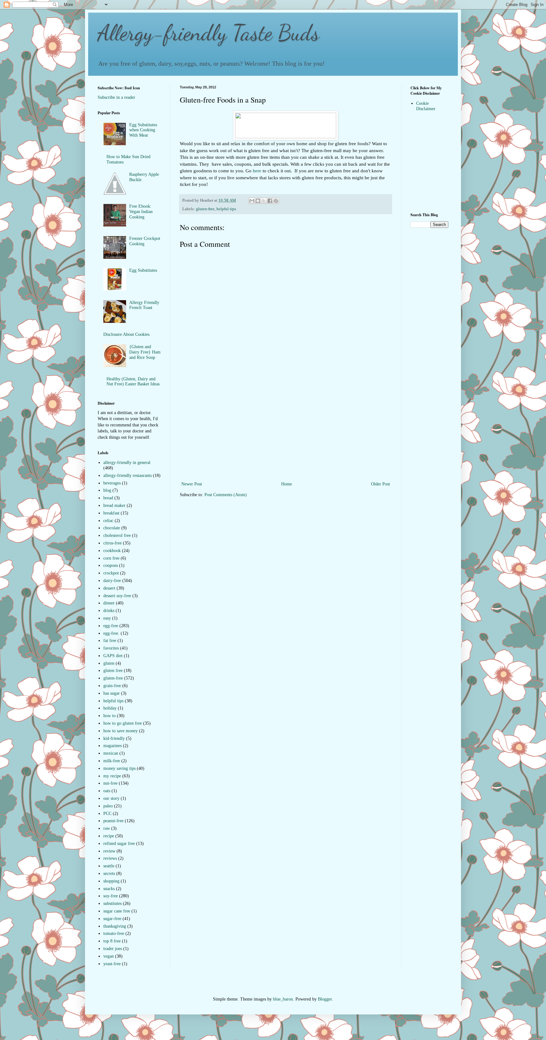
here (257, 170)
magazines (112, 745)
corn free (111, 558)
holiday (110, 708)
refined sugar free (119, 843)
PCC (107, 813)
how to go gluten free (122, 723)
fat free (109, 640)
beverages (112, 483)
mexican (110, 753)
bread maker (114, 505)
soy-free (110, 896)
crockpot (111, 573)
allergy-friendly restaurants (127, 475)
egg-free (110, 625)
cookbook (112, 550)
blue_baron (283, 999)
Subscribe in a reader (116, 97)
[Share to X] (264, 201)
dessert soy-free (117, 595)
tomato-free (113, 933)
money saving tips (119, 768)
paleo (108, 806)
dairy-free (112, 580)
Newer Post (191, 484)
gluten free (113, 670)
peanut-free (113, 820)
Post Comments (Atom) (225, 494)
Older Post (380, 484)
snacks (109, 888)
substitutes (112, 903)
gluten (108, 663)
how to (109, 715)
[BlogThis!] (258, 201)
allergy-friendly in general (126, 462)
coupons (110, 565)
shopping (111, 881)
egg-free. (111, 633)
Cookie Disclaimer (425, 106)
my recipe (112, 776)
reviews (110, 858)
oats (106, 790)
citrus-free (112, 543)
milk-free (111, 760)
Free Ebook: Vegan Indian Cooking (141, 211)
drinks (108, 610)
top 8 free (112, 941)
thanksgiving (114, 926)
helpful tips (226, 209)
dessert (109, 588)
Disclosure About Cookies (126, 334)
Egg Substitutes (143, 270)
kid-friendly (114, 738)
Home (286, 484)
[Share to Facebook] (270, 201)
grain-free (112, 685)
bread (108, 498)
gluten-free (205, 209)
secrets (109, 873)
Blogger (325, 999)
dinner (109, 603)
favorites (111, 648)
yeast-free (112, 963)
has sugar (111, 693)
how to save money (120, 730)
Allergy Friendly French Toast (144, 305)
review (109, 851)
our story (111, 798)
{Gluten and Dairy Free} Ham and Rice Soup (145, 352)
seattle (108, 866)
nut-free (110, 783)
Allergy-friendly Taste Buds (208, 33)
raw (106, 828)
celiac (108, 520)
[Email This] (252, 201)
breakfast (111, 513)
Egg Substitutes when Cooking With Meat (143, 130)
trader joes (112, 948)
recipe (108, 836)
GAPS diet (113, 655)
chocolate (111, 528)
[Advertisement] (285, 432)
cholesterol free (117, 535)
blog (107, 490)
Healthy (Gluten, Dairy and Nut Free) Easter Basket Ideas (133, 382)
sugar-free (112, 918)
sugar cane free (116, 911)
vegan (108, 956)
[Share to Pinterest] (276, 201)
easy (107, 618)
